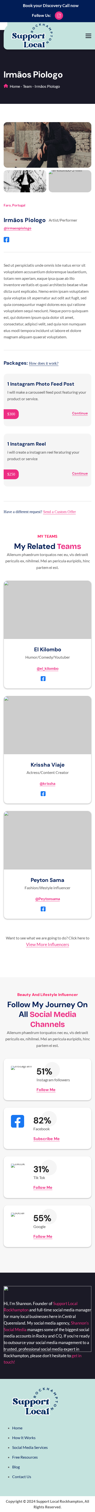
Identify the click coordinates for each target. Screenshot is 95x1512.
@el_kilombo (47, 668)
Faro (7, 205)
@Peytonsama (47, 898)
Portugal (18, 205)
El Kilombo (47, 649)
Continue (80, 413)
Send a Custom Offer (59, 512)
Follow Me (46, 1089)
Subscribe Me (46, 1138)
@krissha (47, 783)
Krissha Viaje (48, 764)
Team (27, 86)
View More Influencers (47, 944)
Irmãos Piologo (25, 220)
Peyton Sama (47, 880)
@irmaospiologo (17, 228)
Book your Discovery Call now (50, 5)
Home (14, 86)
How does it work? (43, 363)
